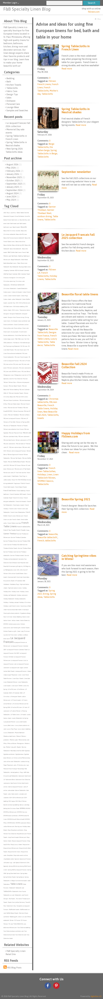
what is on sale (22, 916)
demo (28, 310)
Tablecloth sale (20, 888)
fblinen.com (94, 12)
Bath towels (23, 223)
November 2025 (15, 177)
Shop (9, 830)
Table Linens (16, 884)
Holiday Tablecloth (8, 599)
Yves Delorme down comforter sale (13, 931)
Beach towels (16, 227)
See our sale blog (24, 805)
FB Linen (24, 346)
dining (22, 317)
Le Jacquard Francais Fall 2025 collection (78, 236)
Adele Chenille (24, 212)
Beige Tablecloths (16, 259)
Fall (25, 339)
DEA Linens (15, 310)
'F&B (16, 339)
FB (21, 346)
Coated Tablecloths (22, 288)
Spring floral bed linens (13, 873)
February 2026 (14, 171)
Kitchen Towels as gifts (9, 631)
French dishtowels (21, 501)
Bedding (10, 78)
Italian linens (7, 620)
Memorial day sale (24, 740)
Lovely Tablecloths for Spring (20, 718)
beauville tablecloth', (16, 248)
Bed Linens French (20, 252)
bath (8, 223)
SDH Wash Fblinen (21, 801)
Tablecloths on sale (8, 895)
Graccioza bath (12, 577)
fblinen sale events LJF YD (23, 440)
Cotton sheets (7, 299)
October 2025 (14, 180)
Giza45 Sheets (20, 573)
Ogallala (27, 750)
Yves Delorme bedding (23, 927)
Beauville (24, 227)
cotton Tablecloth (16, 299)
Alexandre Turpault (8, 216)
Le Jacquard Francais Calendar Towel (17, 649)
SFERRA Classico (22, 812)
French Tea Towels (9, 530)
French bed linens (9, 490)
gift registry (19, 566)
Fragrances (17, 483)
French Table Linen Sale (14, 523)
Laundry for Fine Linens (10, 635)
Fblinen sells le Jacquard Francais (16, 451)
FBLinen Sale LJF (20, 443)
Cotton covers (7, 292)
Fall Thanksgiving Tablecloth (11, 346)
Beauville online (20, 241)
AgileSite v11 (96, 996)
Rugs (21, 772)
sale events (6, 783)
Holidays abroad (14, 602)
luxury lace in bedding (24, 729)
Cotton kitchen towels (14, 295)
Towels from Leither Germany (16, 902)
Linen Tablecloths (23, 682)
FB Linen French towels (21, 357)
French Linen (13, 508)
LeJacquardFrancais (21, 671)
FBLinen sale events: (9, 443)
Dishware (10, 101)
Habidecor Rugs (14, 584)
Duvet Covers (23, 332)
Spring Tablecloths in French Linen (76, 47)
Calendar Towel (25, 274)
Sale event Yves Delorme (23, 779)
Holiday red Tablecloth (9, 595)
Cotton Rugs (24, 295)
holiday (25, 588)
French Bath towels (8, 487)
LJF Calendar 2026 (17, 693)
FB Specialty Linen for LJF (21, 375)
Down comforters (8, 324)
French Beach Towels (21, 487)
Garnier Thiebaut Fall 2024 (15, 544)
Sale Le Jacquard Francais (15, 786)
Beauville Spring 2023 (18, 245)
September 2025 (15, 183)
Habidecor (6, 584)
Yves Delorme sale (20, 934)
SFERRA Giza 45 (11, 819)
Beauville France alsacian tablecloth (13, 238)
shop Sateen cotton (8, 859)
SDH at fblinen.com (18, 797)
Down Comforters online (21, 324)
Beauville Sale (7, 245)
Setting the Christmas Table (11, 808)
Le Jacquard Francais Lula (18, 660)
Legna (21, 667)
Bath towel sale (14, 223)
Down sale (25, 328)
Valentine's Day (11, 906)
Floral (13, 480)
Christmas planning (9, 281)
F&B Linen (21, 339)
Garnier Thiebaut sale (9, 552)
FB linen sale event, (13, 368)
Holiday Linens (24, 591)
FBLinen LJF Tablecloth (9, 425)
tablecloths (50, 540)
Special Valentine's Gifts (23, 862)
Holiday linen (15, 591)
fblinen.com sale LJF (9, 472)
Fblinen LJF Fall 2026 (9, 422)
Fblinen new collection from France (13, 429)
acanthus (13, 212)
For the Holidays (21, 480)
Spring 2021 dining (14, 866)
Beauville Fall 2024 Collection (74, 365)
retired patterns (14, 772)
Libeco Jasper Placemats (10, 675)
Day (14, 303)
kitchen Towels (25, 627)
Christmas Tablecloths (9, 288)
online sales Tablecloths (13, 761)
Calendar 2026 (16, 274)
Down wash (6, 332)
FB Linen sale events (25, 368)
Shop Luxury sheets (16, 844)
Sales (8, 97)
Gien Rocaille (21, 562)
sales (9, 794)
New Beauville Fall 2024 (17, 750)
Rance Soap (21, 768)
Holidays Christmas (25, 602)
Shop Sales (10, 855)
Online (16, 758)
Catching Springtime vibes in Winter (79, 557)
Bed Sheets (15, 256)
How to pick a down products (11, 613)
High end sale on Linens (15, 588)
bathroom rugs (7, 227)
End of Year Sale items (21, 335)
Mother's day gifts (11, 747)
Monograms (20, 743)
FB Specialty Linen (8, 375)
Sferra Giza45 (21, 819)
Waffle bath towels (14, 909)
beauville (53, 534)
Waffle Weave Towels (12, 913)
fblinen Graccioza (18, 411)
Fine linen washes (21, 472)
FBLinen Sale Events (9, 440)
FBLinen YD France (15, 465)
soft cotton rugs (7, 862)
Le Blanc (20, 635)
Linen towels (7, 685)
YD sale (10, 924)
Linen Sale (27, 678)
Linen (19, 675)
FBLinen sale (27, 433)
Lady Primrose (25, 631)
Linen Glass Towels (17, 678)
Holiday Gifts (7, 591)
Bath (8, 81)
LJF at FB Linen (12, 689)
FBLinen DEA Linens (22, 396)
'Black (19, 263)
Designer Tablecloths (16, 313)
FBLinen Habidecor (13, 415)
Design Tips (12, 94)
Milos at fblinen (11, 743)
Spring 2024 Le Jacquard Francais (17, 870)
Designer (6, 313)
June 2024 (12, 196)
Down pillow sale (8, 328)
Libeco (29, 671)
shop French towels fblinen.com (17, 837)
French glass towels (18, 505)
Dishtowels (14, 321)
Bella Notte (24, 259)
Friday (28, 530)
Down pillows (18, 328)
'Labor (19, 631)
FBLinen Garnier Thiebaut (15, 407)
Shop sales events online (21, 855)
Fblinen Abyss (12, 382)
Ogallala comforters (9, 754)
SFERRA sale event (21, 823)
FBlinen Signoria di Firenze (15, 454)
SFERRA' (27, 808)
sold (14, 862)
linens (20, 685)
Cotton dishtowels (17, 292)
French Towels (20, 530)
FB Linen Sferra (25, 371)
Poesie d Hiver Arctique (10, 768)
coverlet (10, 303)
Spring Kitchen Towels (9, 877)
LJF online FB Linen (16, 707)
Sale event (21, 776)
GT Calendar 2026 (20, 580)
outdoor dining (25, 761)
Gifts (18, 570)
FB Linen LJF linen (25, 360)
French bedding (20, 490)
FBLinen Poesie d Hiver (15, 433)
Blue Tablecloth (14, 267)
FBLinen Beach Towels (15, 386)
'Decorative (22, 310)
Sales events (15, 794)
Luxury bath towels (21, 722)
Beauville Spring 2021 (76, 499)
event (12, 339)
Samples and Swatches (17, 110)
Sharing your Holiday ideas (22, 826)
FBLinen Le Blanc (25, 415)
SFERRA (22, 808)
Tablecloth (12, 888)
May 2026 (12, 167)
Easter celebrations (9, 335)
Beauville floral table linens (80, 294)
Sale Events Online (16, 783)
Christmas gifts (20, 277)
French (28, 483)
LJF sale (24, 707)
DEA (17, 303)
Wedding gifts (14, 916)
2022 (4, 212)
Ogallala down (19, 754)
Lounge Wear (12, 107)
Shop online (26, 844)
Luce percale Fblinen (9, 722)
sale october (11, 790)
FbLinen (25, 378)
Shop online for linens (14, 851)
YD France (17, 920)
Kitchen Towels (13, 85)
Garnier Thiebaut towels (17, 555)
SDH (10, 797)
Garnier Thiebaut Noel (24, 548)
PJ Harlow (20, 765)
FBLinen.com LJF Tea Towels (22, 469)
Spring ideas (24, 873)
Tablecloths (12, 88)
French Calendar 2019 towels (18, 494)
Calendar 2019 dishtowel (16, 270)
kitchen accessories (14, 624)
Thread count (26, 898)
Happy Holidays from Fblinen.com (76, 434)
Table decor (6, 884)
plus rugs (26, 765)
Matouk (18, 736)
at (18, 220)
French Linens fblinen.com (15, 516)
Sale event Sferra (10, 779)
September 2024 (15, 190)
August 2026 (14, 164)
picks (15, 765)
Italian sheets (16, 620)
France (23, 483)
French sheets (16, 519)
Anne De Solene (19, 216)
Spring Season (20, 877)
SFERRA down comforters (10, 815)
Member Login (10, 2)
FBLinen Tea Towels (16, 458)
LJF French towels (16, 700)
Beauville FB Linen (21, 234)
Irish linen (9, 617)
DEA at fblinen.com (24, 303)
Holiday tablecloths (20, 599)
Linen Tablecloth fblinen (10, 682)
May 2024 (12, 200)
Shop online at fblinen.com (11, 848)
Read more (67, 68)
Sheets (5, 830)
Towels (5, 902)
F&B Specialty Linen (26, 9)
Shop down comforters (17, 830)
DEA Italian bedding (19, 306)
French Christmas (18, 498)
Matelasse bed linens (9, 736)
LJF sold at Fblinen (15, 711)
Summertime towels (21, 880)
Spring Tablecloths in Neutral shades (76, 110)
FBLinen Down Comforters (11, 400)
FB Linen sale (17, 364)
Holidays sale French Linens (11, 606)
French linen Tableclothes (17, 512)
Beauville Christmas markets (12, 230)
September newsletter (76, 172)
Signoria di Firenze (25, 859)
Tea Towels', (12, 898)
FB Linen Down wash (20, 350)
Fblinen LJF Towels (22, 425)
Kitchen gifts (17, 627)
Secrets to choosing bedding (11, 805)
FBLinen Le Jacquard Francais (12, 418)
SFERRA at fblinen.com (10, 812)
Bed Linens (11, 252)
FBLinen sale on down (15, 447)
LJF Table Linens (15, 714)
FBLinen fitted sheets (14, 404)
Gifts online (11, 573)
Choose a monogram (9, 277)
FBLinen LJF (24, 418)
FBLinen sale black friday (10, 436)
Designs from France (14, 317)
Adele (18, 212)
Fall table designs (25, 342)
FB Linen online (8, 364)
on (12, 758)
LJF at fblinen (20, 689)
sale (25, 772)
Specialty (5, 866)
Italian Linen (26, 617)
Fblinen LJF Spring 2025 (22, 422)
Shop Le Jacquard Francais (19, 841)
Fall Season (16, 342)
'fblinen (5, 382)
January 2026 (14, 174)
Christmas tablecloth (17, 285)
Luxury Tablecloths (8, 732)
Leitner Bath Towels (9, 671)
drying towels (15, 332)
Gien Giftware (13, 562)
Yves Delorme (18, 924)
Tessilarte (19, 898)
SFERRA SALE (11, 823)
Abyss (8, 212)
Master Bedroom (20, 732)
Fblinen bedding (14, 389)
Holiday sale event (22, 595)
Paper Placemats (8, 765)
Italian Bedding (17, 617)
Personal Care (13, 104)
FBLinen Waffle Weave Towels (16, 461)
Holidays (6, 602)
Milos (5, 743)
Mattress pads (14, 740)
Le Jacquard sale (14, 667)
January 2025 (14, 187)
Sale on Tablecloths (20, 790)
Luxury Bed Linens (8, 725)
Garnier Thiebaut (10, 534)
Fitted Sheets (15, 476)
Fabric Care (11, 91)
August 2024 (14, 193)
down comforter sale (24, 321)
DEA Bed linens (8, 306)
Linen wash (14, 685)
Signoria (17, 859)
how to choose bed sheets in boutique (18, 609)
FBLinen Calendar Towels (16, 393)
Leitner (26, 667)
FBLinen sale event (23, 436)
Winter (12, 920)
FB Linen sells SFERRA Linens (12, 371)
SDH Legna (12, 801)
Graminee (19, 577)
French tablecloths (23, 527)
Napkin (19, 747)
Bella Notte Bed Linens (10, 263)
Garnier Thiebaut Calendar (18, 537)
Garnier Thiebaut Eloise (10, 541)
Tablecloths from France (19, 891)
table (29, 880)
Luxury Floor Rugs (11, 729)
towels (40, 418)
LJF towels (23, 714)
